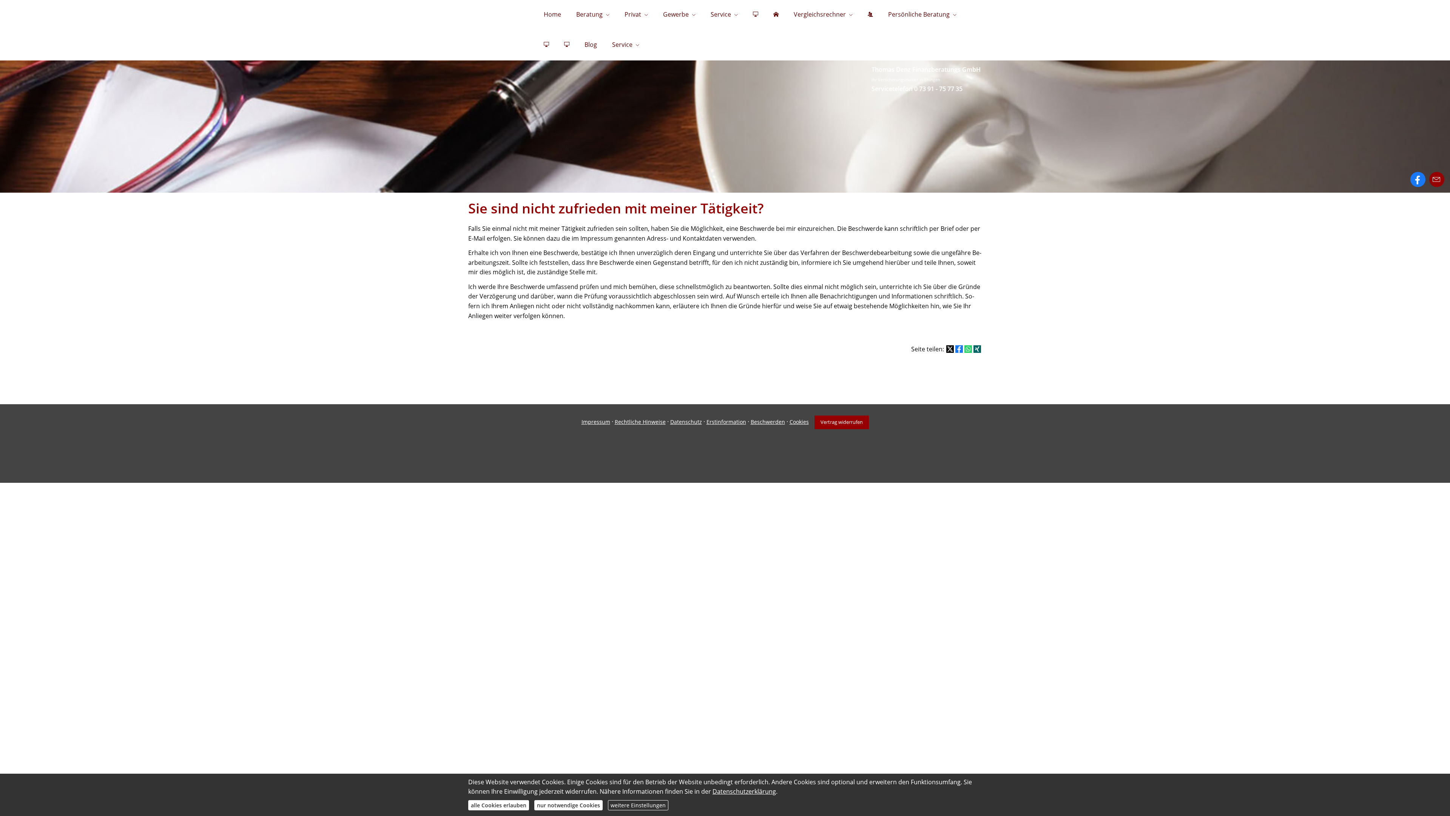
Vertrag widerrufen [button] (842, 422)
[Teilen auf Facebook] (959, 349)
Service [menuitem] (721, 14)
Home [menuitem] (552, 14)
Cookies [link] (799, 421)
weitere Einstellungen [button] (638, 805)
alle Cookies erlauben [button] (498, 805)
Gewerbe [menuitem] (676, 14)
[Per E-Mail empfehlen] (1436, 179)
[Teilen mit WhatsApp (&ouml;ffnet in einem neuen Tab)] (968, 349)
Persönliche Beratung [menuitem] (919, 14)
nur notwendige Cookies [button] (568, 805)
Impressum (596, 421)
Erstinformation (726, 421)
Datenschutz (686, 421)
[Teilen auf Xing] (977, 349)
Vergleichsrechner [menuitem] (820, 14)
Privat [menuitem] (633, 14)
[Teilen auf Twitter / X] (950, 349)
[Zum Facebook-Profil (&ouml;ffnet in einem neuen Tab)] (1417, 179)
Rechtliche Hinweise (640, 421)
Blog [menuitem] (591, 44)
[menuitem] (755, 15)
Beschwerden (768, 421)
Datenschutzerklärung (744, 791)
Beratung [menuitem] (589, 14)
